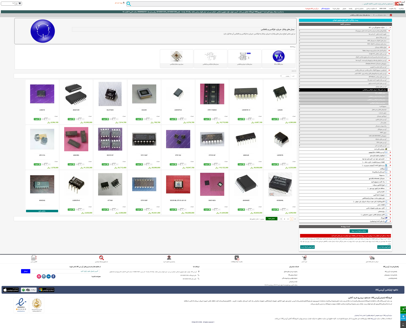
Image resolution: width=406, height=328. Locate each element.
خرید (274, 119)
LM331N (42, 110)
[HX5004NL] (280, 184)
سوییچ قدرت (382, 106)
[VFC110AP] (144, 139)
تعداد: (294, 116)
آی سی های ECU (381, 142)
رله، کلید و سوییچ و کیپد (378, 182)
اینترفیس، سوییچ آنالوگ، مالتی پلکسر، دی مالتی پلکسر (370, 70)
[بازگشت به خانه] (390, 15)
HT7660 (110, 200)
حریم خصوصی (379, 315)
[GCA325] (144, 94)
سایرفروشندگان (325, 8)
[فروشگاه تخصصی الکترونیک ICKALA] (400, 3)
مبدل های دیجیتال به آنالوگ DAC (376, 44)
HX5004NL (280, 200)
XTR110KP (144, 200)
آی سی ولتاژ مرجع (381, 37)
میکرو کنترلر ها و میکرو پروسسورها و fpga (374, 50)
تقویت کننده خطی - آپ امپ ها (377, 34)
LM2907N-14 (246, 110)
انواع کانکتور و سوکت (379, 185)
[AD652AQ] (42, 184)
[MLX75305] (110, 94)
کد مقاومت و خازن (371, 8)
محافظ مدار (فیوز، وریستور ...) (376, 188)
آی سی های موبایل (381, 86)
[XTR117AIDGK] (212, 94)
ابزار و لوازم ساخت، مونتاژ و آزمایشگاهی (373, 198)
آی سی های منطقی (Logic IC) (377, 54)
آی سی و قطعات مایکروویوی (377, 152)
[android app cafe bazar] (29, 290)
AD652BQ (76, 155)
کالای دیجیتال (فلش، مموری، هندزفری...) (373, 215)
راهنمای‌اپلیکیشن (392, 278)
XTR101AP (212, 155)
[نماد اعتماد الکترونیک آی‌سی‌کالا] (21, 305)
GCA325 (144, 110)
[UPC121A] (42, 139)
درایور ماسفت (382, 113)
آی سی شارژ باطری (381, 119)
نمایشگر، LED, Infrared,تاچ (377, 178)
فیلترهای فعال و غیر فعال (379, 109)
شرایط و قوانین (370, 315)
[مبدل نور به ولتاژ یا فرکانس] (176, 56)
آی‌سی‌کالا (373, 319)
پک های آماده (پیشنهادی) (377, 221)
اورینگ (383, 218)
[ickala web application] (46, 290)
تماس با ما (363, 315)
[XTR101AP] (212, 139)
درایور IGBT (383, 132)
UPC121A (42, 155)
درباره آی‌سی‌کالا (388, 315)
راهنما (350, 8)
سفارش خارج (42, 211)
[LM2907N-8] (178, 94)
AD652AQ (42, 200)
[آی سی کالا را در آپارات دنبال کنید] (39, 276)
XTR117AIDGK (212, 110)
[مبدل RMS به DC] (278, 56)
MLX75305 (110, 110)
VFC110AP (144, 155)
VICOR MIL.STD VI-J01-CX (178, 200)
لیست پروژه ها (345, 226)
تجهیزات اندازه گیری (379, 195)
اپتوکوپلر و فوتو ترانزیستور (377, 155)
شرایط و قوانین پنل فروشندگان (289, 278)
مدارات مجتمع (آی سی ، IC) (379, 15)
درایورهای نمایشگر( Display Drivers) (376, 63)
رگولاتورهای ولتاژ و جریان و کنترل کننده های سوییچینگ (370, 31)
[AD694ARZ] (246, 184)
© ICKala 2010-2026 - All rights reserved (203, 322)
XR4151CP (110, 155)
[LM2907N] (280, 139)
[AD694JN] (246, 139)
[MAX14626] (212, 184)
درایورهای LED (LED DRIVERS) (377, 136)
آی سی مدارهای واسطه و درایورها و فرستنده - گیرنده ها (371, 60)
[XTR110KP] (144, 184)
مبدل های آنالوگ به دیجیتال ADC (376, 41)
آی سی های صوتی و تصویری (378, 67)
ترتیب (293, 76)
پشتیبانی (357, 315)
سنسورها (382, 175)
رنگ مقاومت (392, 8)
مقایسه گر (383, 123)
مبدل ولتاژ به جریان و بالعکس (244, 64)
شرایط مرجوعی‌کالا (292, 275)
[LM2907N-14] (246, 94)
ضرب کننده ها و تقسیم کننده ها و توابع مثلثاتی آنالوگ (371, 57)
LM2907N (280, 155)
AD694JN (246, 155)
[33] (11, 290)
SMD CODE (382, 8)
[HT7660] (110, 184)
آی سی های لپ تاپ (380, 146)
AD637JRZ (76, 110)
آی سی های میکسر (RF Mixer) (377, 77)
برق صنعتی (381, 211)
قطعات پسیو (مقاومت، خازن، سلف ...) (373, 162)
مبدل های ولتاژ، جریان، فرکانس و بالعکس (374, 90)
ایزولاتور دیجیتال (381, 116)
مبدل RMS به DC (278, 64)
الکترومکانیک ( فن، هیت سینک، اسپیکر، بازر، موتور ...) (369, 201)
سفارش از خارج (359, 8)
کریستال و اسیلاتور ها (378, 172)
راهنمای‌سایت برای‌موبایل (390, 275)
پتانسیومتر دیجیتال (381, 126)
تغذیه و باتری (381, 192)
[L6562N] (280, 94)
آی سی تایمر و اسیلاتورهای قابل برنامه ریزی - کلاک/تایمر (370, 73)
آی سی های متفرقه (380, 139)
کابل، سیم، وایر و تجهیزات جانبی (375, 208)
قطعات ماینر (381, 205)
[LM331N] (42, 94)
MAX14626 (212, 200)
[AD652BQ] (76, 139)
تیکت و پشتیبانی (293, 282)
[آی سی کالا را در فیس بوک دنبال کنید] (53, 276)
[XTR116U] (178, 139)
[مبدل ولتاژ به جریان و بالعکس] (244, 56)
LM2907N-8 (178, 110)
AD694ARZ (246, 200)
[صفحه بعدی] (281, 218)
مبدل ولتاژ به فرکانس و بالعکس (211, 64)
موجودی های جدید (379, 149)
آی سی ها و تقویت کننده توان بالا (377, 80)
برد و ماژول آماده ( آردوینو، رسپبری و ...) (373, 165)
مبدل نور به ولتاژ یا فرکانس (176, 64)
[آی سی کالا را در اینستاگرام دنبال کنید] (44, 276)
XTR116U (178, 155)
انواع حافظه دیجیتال (380, 47)
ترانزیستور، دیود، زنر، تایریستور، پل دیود (373, 159)
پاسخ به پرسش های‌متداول (290, 272)
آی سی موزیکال (382, 129)
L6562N (280, 110)
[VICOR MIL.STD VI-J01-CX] (178, 184)
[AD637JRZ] (76, 94)
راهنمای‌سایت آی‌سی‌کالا (391, 272)
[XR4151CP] (110, 139)
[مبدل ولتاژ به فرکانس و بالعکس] (210, 56)
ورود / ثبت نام (118, 3)
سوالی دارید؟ (336, 8)
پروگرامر (382, 169)
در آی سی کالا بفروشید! (311, 8)
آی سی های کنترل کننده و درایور (377, 83)
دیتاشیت (401, 8)
